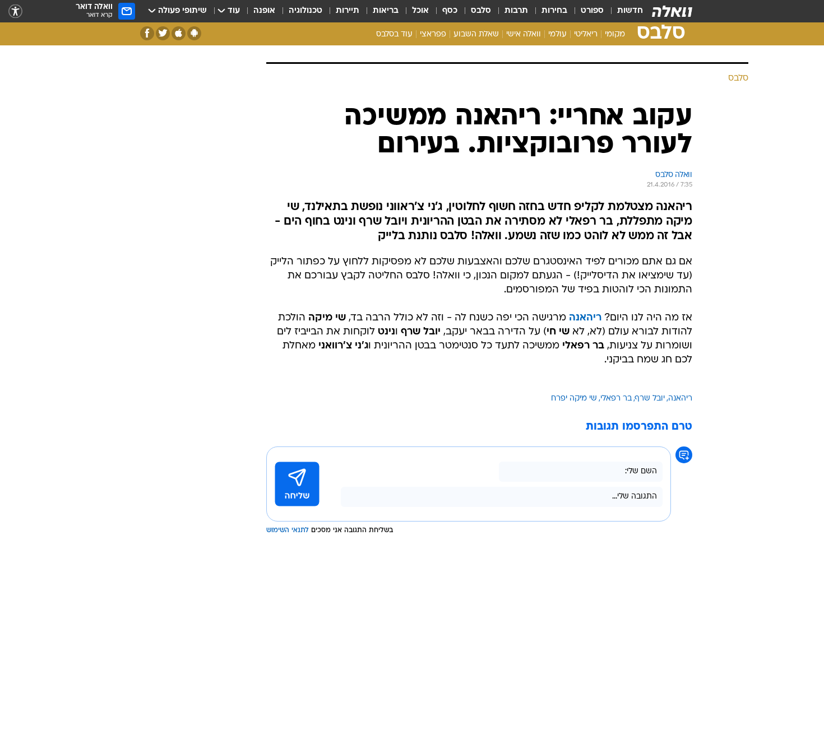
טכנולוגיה (305, 11)
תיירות (347, 11)
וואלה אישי (523, 34)
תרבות (516, 11)
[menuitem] (623, 11)
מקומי (615, 34)
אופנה (264, 11)
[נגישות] (15, 11)
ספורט (592, 11)
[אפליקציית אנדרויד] (194, 33)
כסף (449, 11)
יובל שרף (650, 398)
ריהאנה (680, 398)
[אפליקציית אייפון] (179, 33)
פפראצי (433, 34)
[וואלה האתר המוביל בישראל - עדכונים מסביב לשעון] (672, 11)
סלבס (481, 11)
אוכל (420, 11)
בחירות (554, 11)
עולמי (557, 34)
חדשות (630, 11)
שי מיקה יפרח (574, 398)
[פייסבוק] (147, 33)
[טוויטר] (163, 33)
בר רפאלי (616, 398)
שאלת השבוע (476, 34)
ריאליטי (586, 34)
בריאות (386, 11)
